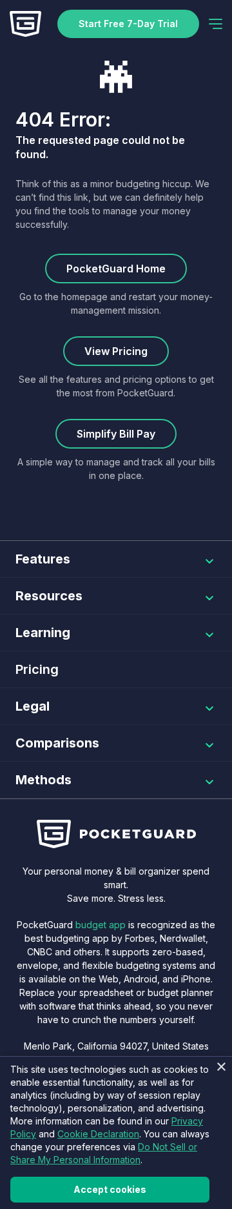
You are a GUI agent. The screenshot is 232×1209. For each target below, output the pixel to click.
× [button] (221, 1067)
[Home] (25, 24)
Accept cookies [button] (109, 1189)
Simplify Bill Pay (116, 433)
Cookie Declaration (98, 1133)
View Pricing (116, 351)
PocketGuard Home (116, 268)
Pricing (37, 669)
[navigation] (215, 24)
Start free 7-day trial (128, 23)
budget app (100, 924)
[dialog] (116, 1132)
